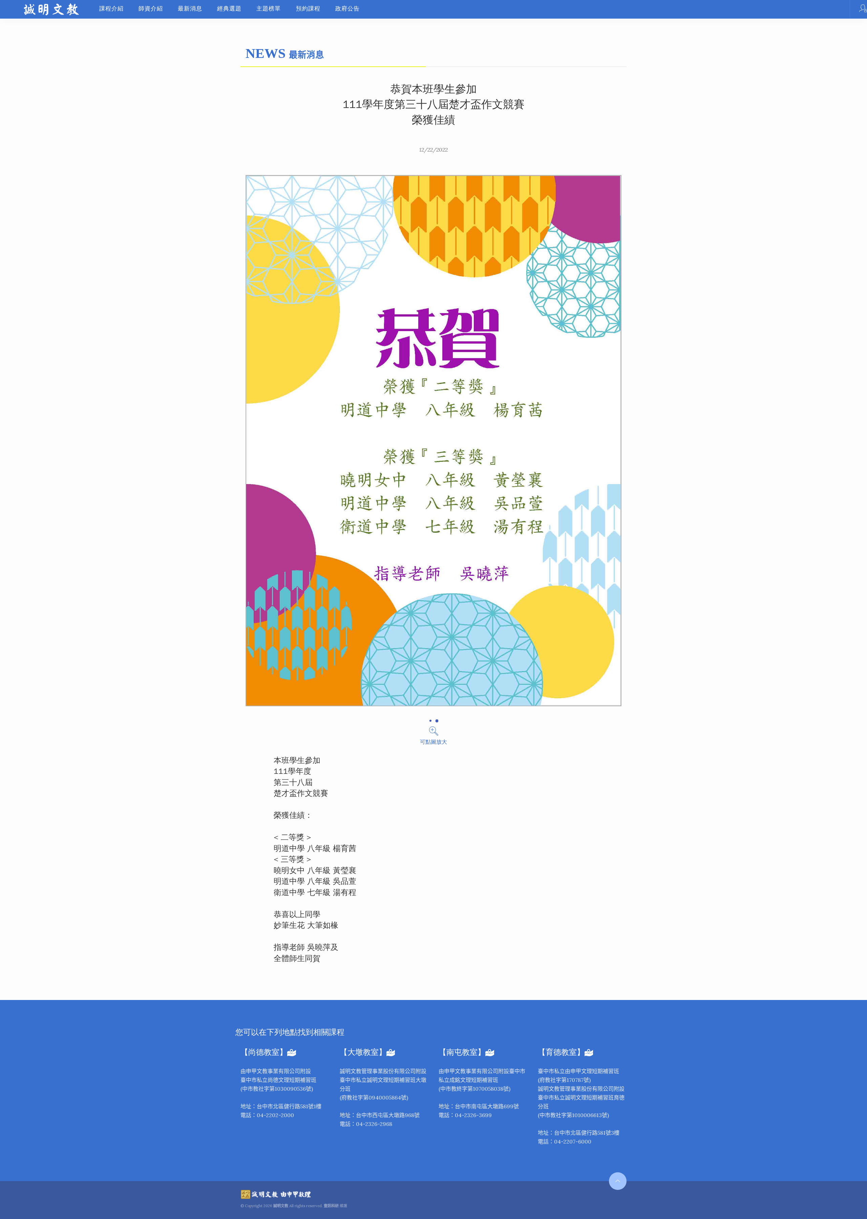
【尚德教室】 (263, 1052)
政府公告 (347, 8)
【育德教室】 (561, 1052)
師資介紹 (151, 8)
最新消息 (190, 8)
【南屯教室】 (462, 1052)
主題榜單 (268, 8)
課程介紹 (111, 8)
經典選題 (229, 8)
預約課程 (308, 8)
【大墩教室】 (363, 1052)
